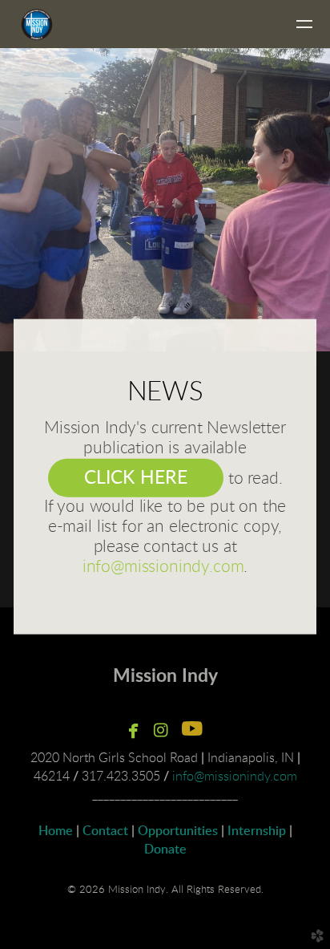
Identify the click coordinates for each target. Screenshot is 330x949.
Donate (165, 849)
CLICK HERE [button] (135, 477)
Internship (256, 831)
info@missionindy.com (163, 566)
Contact (105, 831)
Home (55, 831)
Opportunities (178, 831)
